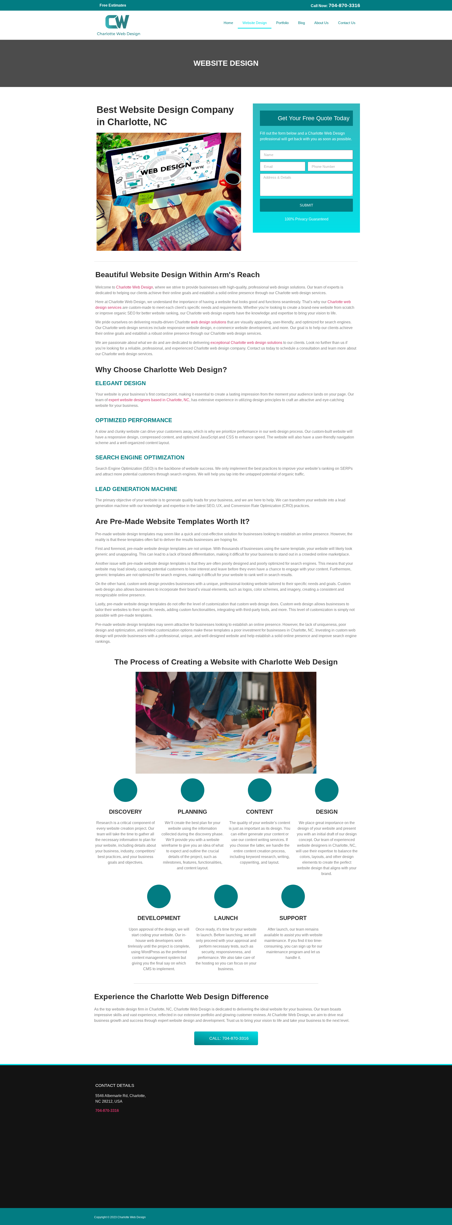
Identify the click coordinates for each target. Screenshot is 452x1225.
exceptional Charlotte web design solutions (246, 343)
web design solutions (208, 322)
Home (228, 23)
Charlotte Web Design (134, 287)
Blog (301, 23)
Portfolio (282, 23)
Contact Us (346, 23)
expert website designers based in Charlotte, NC (149, 400)
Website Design (254, 23)
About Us (321, 23)
